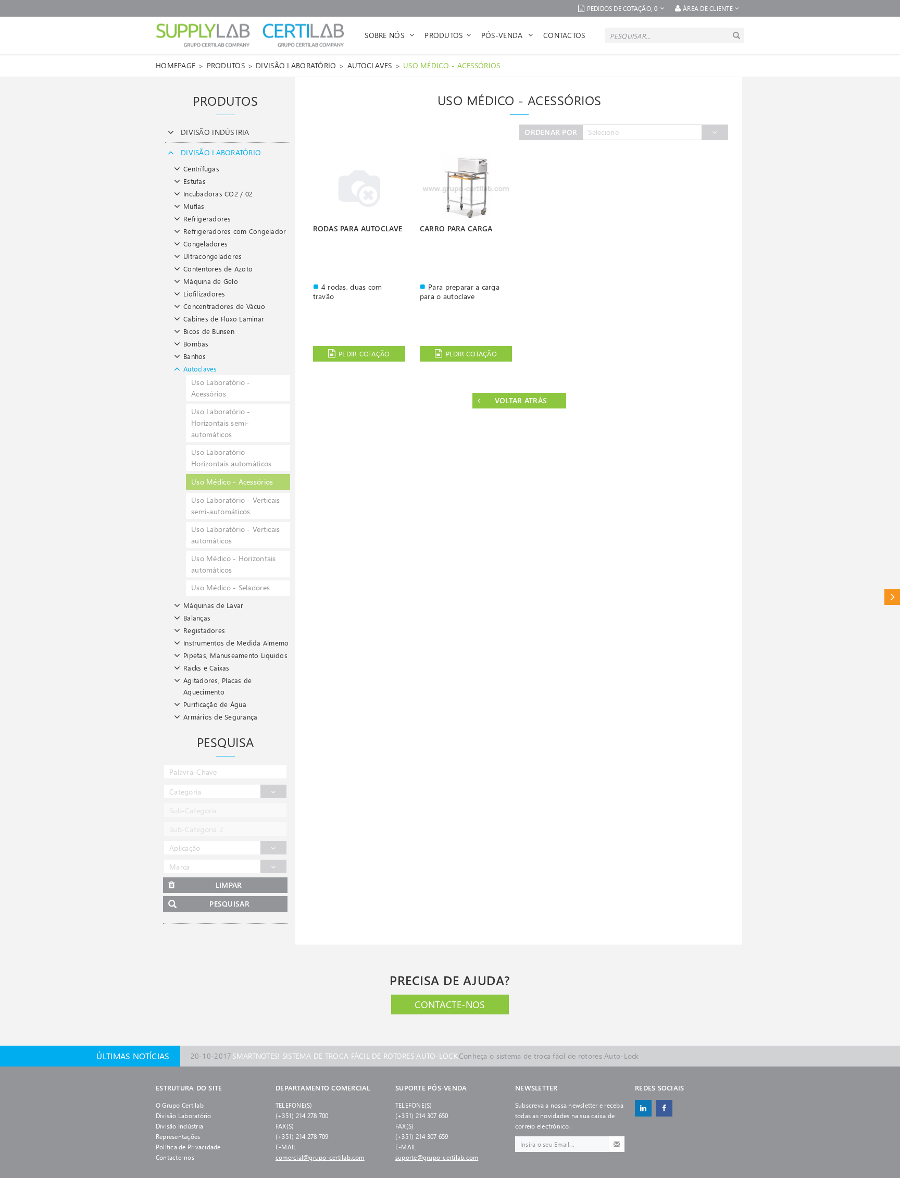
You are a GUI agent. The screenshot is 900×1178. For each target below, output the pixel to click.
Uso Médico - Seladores (230, 587)
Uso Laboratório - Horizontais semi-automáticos (221, 422)
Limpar (229, 885)
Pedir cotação (364, 353)
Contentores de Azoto (218, 268)
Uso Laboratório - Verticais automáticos (235, 534)
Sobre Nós (385, 35)
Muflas (194, 206)
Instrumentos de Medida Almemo (236, 642)
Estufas (194, 181)
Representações (178, 1136)
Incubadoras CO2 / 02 (218, 193)
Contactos (564, 35)
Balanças (196, 617)
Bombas (196, 343)
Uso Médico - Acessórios (451, 65)
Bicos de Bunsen (208, 331)
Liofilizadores (204, 293)
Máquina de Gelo (210, 281)
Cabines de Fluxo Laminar (223, 318)
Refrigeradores (207, 218)
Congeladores (205, 243)
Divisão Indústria (179, 1126)
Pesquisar (229, 904)
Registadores (204, 630)
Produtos (443, 35)
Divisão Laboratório (183, 1115)
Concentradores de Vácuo (224, 306)
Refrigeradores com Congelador (234, 231)
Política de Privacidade (188, 1147)
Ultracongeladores (212, 256)
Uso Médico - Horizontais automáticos (233, 564)
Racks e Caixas (206, 667)
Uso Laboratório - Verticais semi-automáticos (235, 505)
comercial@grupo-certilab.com (320, 1157)
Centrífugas (201, 168)
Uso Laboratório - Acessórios (221, 388)
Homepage (175, 65)
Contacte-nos (450, 1004)
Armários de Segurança (220, 716)
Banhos (194, 356)
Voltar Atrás (521, 400)
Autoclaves (369, 65)
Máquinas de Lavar (213, 605)
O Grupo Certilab (180, 1105)
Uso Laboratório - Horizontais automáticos (231, 457)
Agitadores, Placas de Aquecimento (217, 686)
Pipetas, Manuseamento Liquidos (235, 655)
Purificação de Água (214, 704)
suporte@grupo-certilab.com (436, 1157)
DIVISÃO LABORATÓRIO (296, 65)
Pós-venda (503, 35)
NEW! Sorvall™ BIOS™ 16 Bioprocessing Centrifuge (386, 1057)
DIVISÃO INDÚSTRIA (215, 132)
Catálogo (892, 597)
